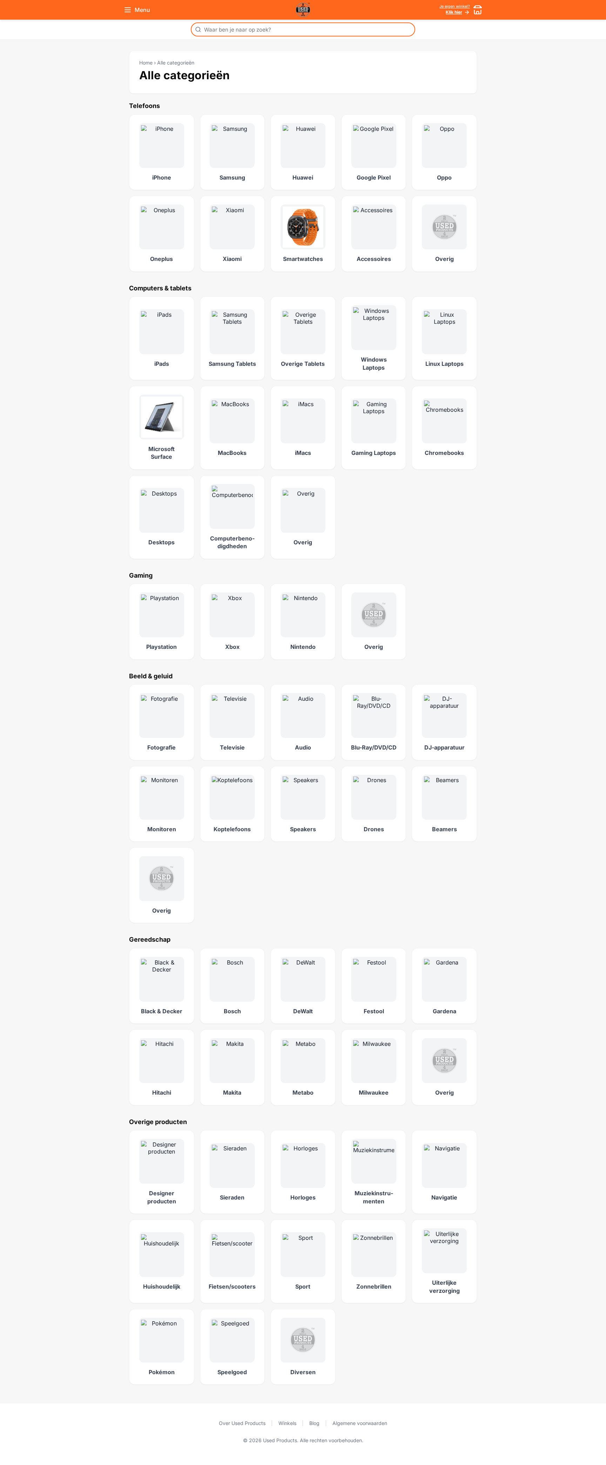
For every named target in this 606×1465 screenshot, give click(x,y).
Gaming (141, 575)
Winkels (287, 1423)
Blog (314, 1423)
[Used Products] (303, 9)
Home (146, 63)
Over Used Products (242, 1423)
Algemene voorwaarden (359, 1423)
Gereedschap (149, 939)
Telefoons (144, 105)
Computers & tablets (160, 288)
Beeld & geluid (151, 676)
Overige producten (158, 1121)
